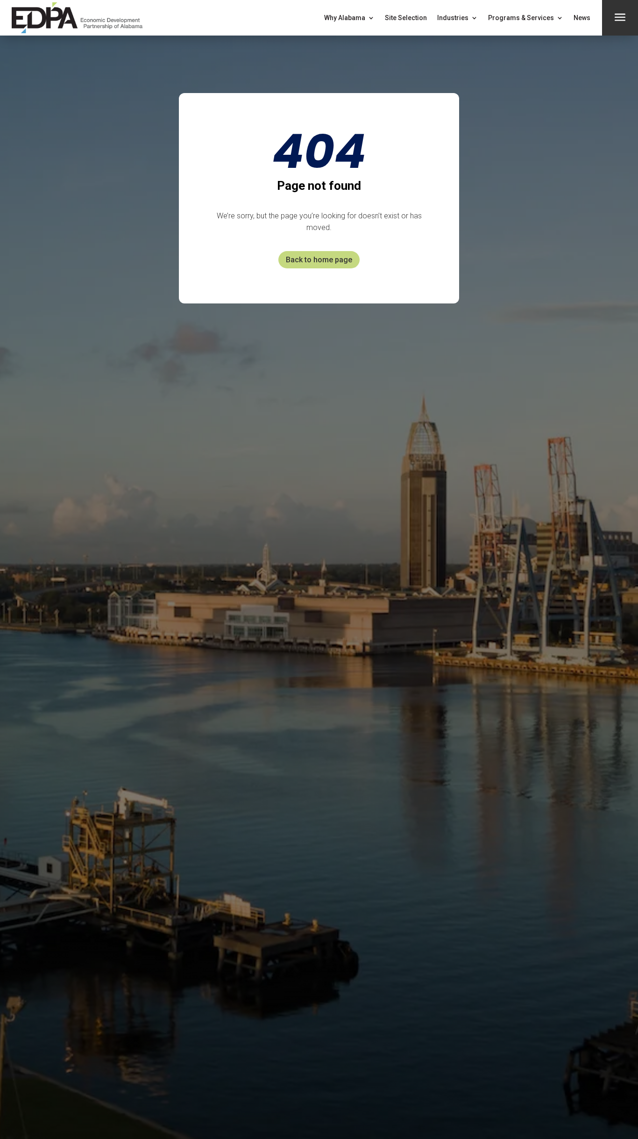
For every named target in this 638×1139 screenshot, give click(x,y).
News (582, 18)
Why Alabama (344, 18)
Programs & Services (521, 18)
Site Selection (406, 18)
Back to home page (319, 259)
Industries (452, 18)
